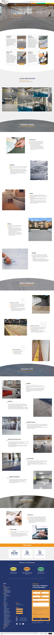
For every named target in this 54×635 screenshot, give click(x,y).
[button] (37, 1)
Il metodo (5, 625)
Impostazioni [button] (41, 633)
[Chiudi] (52, 633)
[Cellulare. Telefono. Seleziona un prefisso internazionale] (43, 596)
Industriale (5, 626)
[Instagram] (20, 624)
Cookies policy (34, 622)
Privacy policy (39, 622)
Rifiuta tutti (46, 633)
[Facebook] (17, 624)
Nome (34, 591)
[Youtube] (23, 624)
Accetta (50, 633)
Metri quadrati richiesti (35, 598)
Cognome (42, 591)
